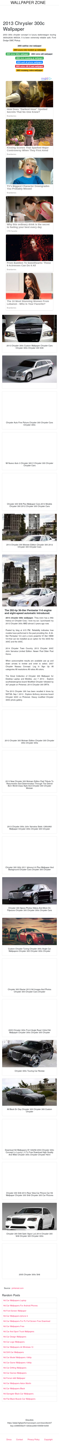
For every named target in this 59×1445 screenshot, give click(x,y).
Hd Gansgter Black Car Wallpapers (18, 1393)
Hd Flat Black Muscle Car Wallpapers (19, 1398)
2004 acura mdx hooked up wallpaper (29, 50)
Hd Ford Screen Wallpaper (14, 1310)
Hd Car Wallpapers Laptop (14, 1300)
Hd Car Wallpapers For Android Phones (20, 1305)
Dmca (9, 1439)
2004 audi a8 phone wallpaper (29, 62)
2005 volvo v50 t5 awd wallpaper (29, 66)
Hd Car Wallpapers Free (13, 1326)
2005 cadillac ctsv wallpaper (29, 45)
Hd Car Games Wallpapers (14, 1373)
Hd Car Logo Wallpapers (14, 1341)
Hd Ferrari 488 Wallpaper (14, 1378)
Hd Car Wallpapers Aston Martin (17, 1383)
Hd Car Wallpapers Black (14, 1388)
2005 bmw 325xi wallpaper (17, 54)
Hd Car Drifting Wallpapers (14, 1367)
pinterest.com (18, 1288)
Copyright (48, 1439)
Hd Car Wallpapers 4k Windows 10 (18, 1347)
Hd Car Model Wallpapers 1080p (17, 1357)
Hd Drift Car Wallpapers (13, 1352)
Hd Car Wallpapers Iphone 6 (15, 1316)
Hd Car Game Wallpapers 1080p (17, 1362)
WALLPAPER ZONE (28, 2)
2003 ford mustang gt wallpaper (29, 58)
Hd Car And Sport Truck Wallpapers (18, 1331)
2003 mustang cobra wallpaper (30, 70)
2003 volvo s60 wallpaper (42, 54)
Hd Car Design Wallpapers (14, 1336)
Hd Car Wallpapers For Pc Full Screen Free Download (26, 1321)
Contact (19, 1439)
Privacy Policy (34, 1439)
